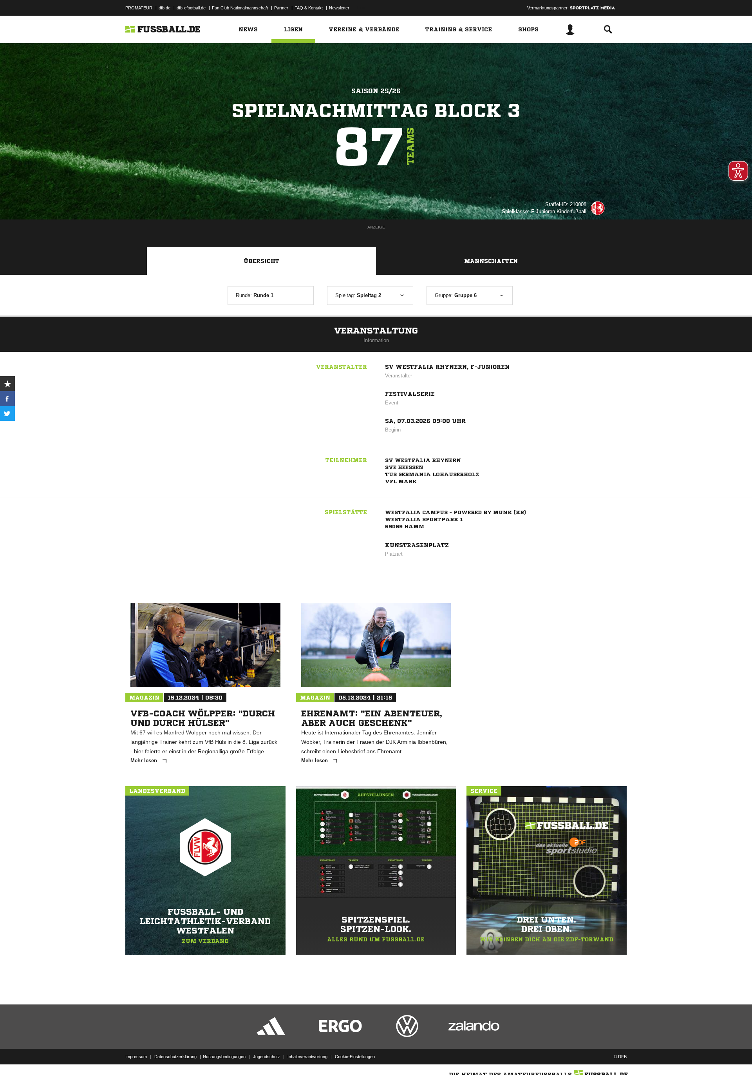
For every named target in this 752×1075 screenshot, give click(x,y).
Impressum (136, 1056)
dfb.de (164, 7)
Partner (281, 7)
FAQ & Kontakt (309, 7)
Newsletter (339, 7)
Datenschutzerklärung (175, 1056)
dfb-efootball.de (191, 7)
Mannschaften (491, 261)
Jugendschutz (266, 1056)
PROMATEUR (138, 7)
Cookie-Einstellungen (355, 1056)
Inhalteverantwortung (307, 1056)
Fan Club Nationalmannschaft (240, 7)
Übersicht (261, 261)
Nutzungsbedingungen (224, 1056)
